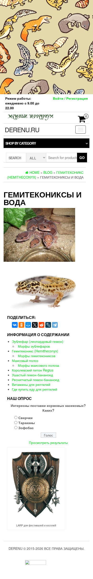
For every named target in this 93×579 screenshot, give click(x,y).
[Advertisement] (46, 46)
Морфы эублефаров (34, 346)
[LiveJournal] (48, 325)
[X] (35, 325)
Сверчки (25, 417)
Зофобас (26, 427)
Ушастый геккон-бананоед (32, 374)
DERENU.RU (22, 129)
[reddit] (41, 325)
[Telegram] (55, 325)
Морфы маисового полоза (38, 365)
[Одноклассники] (21, 325)
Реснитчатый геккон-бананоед (35, 379)
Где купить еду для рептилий (34, 389)
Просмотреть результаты (48, 442)
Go (82, 157)
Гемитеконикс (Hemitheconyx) (35, 351)
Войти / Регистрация (70, 98)
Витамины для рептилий (31, 384)
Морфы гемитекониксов (36, 355)
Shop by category (20, 143)
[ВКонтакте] (15, 325)
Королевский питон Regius (32, 370)
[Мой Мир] (28, 325)
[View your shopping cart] (82, 120)
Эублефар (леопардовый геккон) (37, 341)
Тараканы (26, 422)
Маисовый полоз (25, 360)
